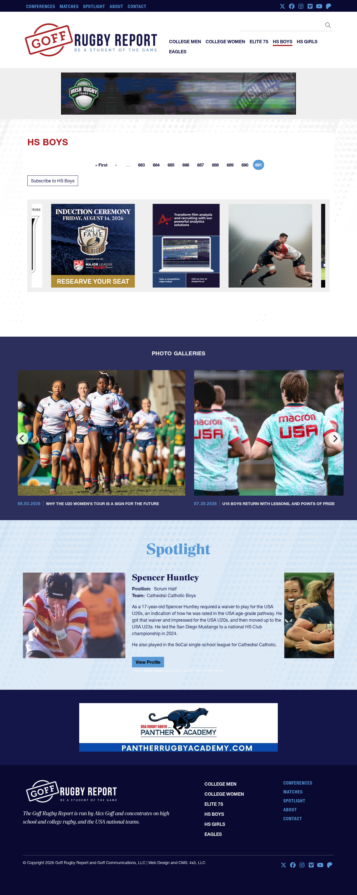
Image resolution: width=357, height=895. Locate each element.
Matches (69, 6)
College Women (225, 41)
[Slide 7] (198, 671)
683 (143, 166)
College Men (185, 41)
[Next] (335, 438)
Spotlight (94, 6)
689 (232, 166)
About (116, 6)
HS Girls (307, 41)
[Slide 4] (168, 671)
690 (247, 166)
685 (173, 166)
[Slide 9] (218, 671)
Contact (137, 6)
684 (158, 166)
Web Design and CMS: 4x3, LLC (176, 862)
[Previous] (22, 438)
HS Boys (282, 41)
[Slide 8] (208, 671)
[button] (46, 621)
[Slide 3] (158, 671)
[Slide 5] (178, 671)
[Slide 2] (148, 671)
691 (259, 166)
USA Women (209, 595)
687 (202, 166)
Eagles (177, 51)
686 (187, 166)
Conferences (40, 6)
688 (217, 166)
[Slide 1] (138, 671)
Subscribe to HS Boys (52, 181)
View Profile (197, 664)
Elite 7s (259, 41)
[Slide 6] (188, 671)
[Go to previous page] (116, 165)
